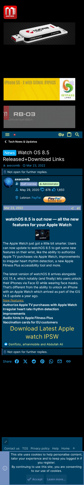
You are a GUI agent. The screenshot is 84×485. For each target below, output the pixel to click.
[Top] (74, 448)
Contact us (11, 448)
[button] (7, 135)
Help (55, 448)
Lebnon (25, 197)
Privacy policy (40, 448)
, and (36, 344)
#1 (78, 208)
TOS (25, 448)
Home (65, 448)
